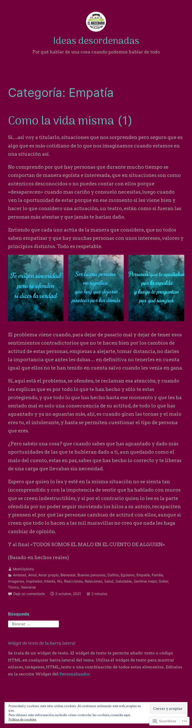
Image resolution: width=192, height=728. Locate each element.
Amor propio (48, 575)
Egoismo (127, 575)
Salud (109, 581)
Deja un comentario (29, 594)
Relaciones (93, 581)
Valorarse (28, 587)
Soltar (163, 581)
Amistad (19, 575)
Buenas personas (92, 575)
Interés (49, 581)
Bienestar (68, 575)
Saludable (124, 581)
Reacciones (73, 581)
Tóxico (13, 587)
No (59, 581)
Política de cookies (22, 719)
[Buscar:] (33, 623)
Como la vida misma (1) (70, 121)
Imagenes (16, 581)
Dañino (113, 575)
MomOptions (23, 569)
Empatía (143, 575)
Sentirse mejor (145, 581)
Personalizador (75, 674)
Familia (157, 575)
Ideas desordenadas (96, 41)
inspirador (34, 581)
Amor (32, 575)
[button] (36, 288)
